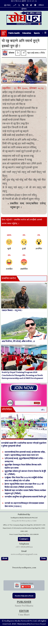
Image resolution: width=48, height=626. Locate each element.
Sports (37, 33)
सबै (42, 410)
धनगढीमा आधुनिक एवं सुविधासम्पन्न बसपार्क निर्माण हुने (25, 497)
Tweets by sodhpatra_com (24, 568)
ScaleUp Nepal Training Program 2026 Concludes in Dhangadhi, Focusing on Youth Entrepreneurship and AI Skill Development (22, 375)
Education (26, 33)
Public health (14, 33)
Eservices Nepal (38, 624)
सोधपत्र (11, 53)
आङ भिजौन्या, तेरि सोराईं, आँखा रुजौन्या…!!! (18, 341)
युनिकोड (24, 9)
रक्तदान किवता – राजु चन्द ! (12, 310)
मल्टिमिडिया (7, 409)
